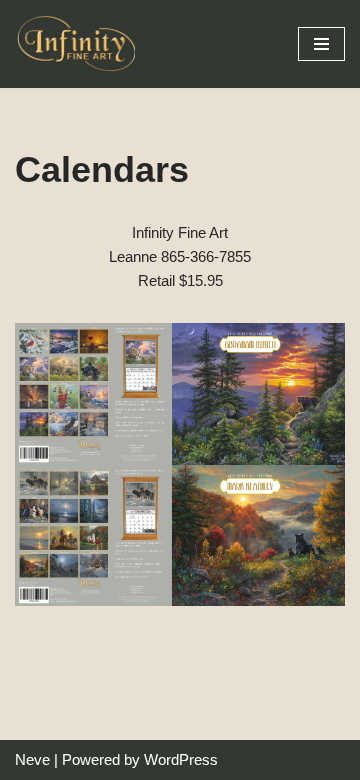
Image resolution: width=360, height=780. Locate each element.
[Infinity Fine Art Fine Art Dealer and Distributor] (80, 44)
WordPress (181, 759)
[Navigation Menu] (321, 44)
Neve (32, 759)
